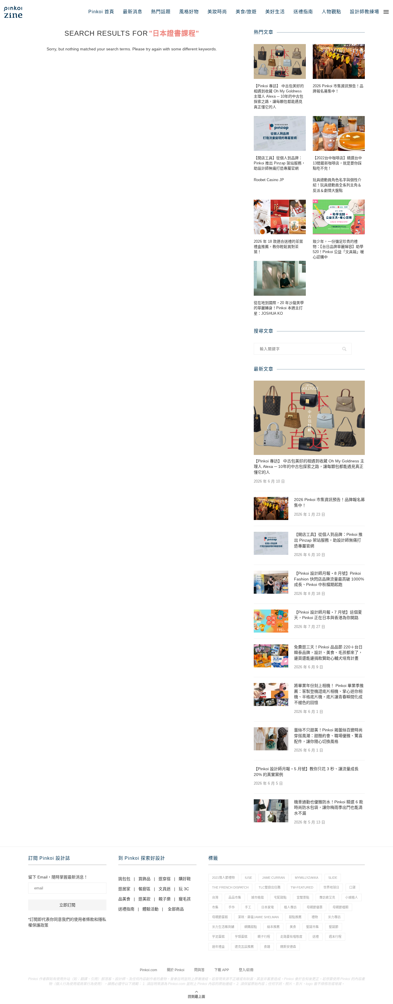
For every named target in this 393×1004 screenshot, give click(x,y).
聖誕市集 (312, 927)
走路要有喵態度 (291, 936)
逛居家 (124, 889)
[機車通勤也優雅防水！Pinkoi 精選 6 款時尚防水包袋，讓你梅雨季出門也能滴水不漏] (271, 810)
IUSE (248, 877)
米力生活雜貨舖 (223, 927)
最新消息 (132, 11)
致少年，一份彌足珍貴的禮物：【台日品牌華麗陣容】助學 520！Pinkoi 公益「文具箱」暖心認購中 (338, 249)
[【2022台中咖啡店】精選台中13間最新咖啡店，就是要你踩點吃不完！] (339, 133)
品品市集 (234, 897)
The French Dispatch (230, 887)
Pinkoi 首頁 (101, 11)
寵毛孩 (185, 899)
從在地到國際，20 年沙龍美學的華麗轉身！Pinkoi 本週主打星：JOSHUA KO (279, 308)
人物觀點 (331, 11)
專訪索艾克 (327, 897)
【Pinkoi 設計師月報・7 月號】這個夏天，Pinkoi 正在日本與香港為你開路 (328, 615)
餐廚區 (144, 889)
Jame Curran (273, 877)
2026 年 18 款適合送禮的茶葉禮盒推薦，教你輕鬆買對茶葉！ (278, 246)
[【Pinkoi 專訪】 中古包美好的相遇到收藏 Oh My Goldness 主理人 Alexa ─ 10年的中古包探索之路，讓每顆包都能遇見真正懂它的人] (280, 61)
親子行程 (263, 936)
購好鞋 (185, 878)
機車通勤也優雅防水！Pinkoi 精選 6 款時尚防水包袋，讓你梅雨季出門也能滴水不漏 (328, 807)
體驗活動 (150, 909)
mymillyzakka (306, 877)
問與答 (199, 970)
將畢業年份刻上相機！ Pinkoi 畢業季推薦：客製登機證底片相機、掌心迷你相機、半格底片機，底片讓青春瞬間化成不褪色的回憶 (329, 694)
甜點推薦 (295, 917)
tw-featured (302, 887)
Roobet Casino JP (269, 180)
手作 (231, 907)
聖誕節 (333, 927)
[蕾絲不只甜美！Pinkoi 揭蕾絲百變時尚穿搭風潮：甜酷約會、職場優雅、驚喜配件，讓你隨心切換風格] (271, 738)
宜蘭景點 (303, 897)
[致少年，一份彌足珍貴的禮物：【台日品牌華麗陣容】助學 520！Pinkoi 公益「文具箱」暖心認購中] (339, 217)
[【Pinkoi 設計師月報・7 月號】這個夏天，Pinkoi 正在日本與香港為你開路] (271, 621)
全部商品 (176, 909)
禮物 (315, 917)
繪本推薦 (273, 927)
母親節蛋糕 (220, 917)
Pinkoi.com (148, 970)
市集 (215, 907)
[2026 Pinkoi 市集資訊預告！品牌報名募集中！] (339, 61)
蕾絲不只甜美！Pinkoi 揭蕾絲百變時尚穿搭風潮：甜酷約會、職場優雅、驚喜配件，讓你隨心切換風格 (328, 735)
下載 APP (221, 970)
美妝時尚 (217, 11)
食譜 (267, 946)
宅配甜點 (280, 897)
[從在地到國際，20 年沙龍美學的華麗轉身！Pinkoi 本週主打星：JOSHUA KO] (280, 278)
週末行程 (335, 936)
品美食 (124, 899)
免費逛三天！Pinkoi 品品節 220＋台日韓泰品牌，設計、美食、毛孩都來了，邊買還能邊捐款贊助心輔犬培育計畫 (328, 653)
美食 (293, 927)
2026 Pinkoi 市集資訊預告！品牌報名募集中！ (338, 88)
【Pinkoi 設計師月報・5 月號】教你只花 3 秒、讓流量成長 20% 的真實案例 (306, 771)
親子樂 (165, 899)
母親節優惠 (315, 907)
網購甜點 (250, 927)
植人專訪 (290, 907)
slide (332, 877)
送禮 (315, 936)
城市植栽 (257, 897)
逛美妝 (144, 899)
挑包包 (124, 878)
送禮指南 (303, 11)
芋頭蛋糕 (241, 936)
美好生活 (275, 11)
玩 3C (184, 889)
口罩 (352, 887)
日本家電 (267, 907)
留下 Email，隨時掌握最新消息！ (58, 877)
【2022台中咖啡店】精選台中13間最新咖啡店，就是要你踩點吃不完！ (337, 163)
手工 (248, 907)
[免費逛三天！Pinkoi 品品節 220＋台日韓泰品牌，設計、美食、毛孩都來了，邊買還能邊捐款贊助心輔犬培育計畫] (271, 655)
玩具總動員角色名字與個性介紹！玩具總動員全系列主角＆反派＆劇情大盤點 (337, 185)
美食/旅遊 (246, 11)
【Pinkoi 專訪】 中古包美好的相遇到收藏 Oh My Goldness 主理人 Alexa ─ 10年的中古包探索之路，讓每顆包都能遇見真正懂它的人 (279, 96)
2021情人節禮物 (223, 877)
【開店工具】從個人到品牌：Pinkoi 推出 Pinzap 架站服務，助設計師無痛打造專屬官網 (279, 163)
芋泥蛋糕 (218, 936)
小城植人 (351, 897)
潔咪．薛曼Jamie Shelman (258, 917)
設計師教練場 (364, 11)
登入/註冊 (246, 970)
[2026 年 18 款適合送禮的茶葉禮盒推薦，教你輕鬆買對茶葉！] (280, 217)
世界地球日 (331, 887)
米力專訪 (334, 917)
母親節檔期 (340, 907)
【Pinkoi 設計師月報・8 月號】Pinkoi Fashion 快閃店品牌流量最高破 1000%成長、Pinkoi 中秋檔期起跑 (329, 579)
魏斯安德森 (288, 946)
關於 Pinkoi (175, 970)
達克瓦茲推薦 (244, 946)
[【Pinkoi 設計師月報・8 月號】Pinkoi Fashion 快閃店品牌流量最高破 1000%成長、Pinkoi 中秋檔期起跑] (271, 582)
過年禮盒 (218, 946)
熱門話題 (161, 11)
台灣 (215, 897)
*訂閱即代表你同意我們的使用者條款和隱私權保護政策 (67, 922)
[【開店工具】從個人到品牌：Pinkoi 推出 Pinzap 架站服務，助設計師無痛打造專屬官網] (280, 133)
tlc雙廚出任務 (270, 887)
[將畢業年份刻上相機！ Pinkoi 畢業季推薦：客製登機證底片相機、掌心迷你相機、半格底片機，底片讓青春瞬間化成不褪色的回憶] (271, 694)
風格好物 (189, 11)
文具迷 (165, 889)
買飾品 (144, 878)
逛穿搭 (165, 878)
